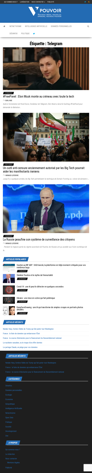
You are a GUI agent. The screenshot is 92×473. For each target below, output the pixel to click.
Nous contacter (38, 2)
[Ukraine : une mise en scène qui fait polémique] (9, 300)
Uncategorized (10, 431)
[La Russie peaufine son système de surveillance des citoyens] (46, 208)
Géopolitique (10, 404)
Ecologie (8, 395)
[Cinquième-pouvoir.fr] (4, 26)
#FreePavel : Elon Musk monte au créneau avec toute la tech (38, 96)
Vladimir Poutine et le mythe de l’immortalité (35, 275)
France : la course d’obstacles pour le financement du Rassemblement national (32, 338)
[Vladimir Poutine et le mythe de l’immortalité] (9, 278)
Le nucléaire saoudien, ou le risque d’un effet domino (22, 343)
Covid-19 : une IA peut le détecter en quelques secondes (40, 286)
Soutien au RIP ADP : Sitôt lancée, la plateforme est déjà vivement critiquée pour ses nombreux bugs (51, 266)
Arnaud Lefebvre (12, 175)
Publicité (50, 2)
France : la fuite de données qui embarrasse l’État (21, 333)
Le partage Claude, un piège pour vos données (20, 347)
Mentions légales (13, 462)
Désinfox (13, 33)
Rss (89, 2)
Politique (25, 33)
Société (8, 427)
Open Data (9, 417)
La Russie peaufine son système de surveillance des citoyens (39, 239)
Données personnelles (61, 26)
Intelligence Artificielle (36, 26)
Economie (9, 399)
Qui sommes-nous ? (11, 2)
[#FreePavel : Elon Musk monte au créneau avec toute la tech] (46, 68)
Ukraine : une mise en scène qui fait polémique (36, 298)
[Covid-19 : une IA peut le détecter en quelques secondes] (9, 290)
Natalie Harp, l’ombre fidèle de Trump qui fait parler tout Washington (28, 329)
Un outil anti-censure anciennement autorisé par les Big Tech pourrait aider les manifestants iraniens (43, 169)
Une (6, 436)
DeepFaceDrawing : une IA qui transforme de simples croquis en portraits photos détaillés (50, 308)
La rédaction (24, 2)
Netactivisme (15, 26)
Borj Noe (9, 100)
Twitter (85, 2)
